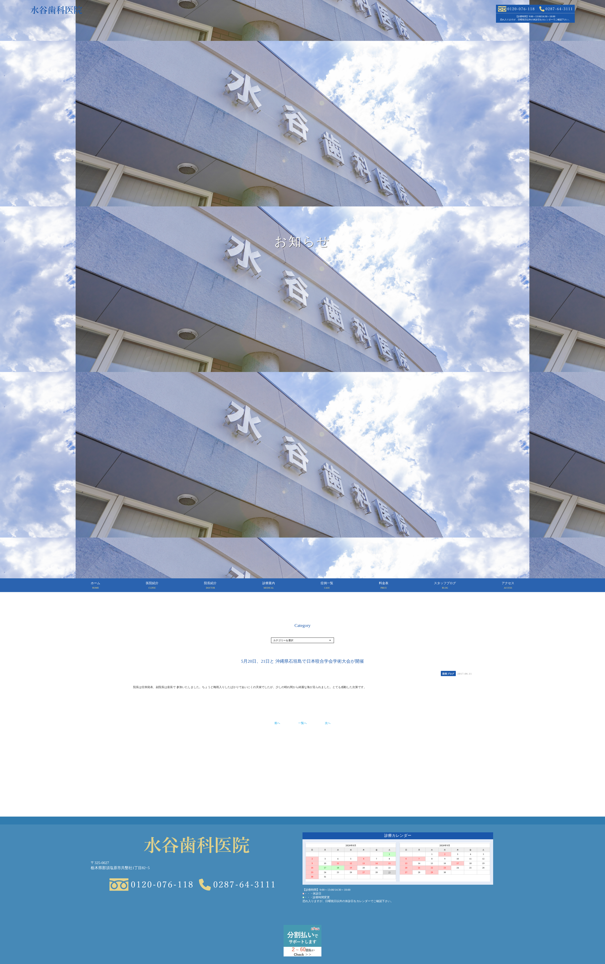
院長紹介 (210, 585)
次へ (328, 723)
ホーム (95, 585)
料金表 (383, 585)
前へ (277, 723)
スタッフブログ (445, 585)
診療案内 (268, 585)
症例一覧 (327, 585)
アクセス (508, 585)
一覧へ (302, 723)
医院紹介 (152, 585)
